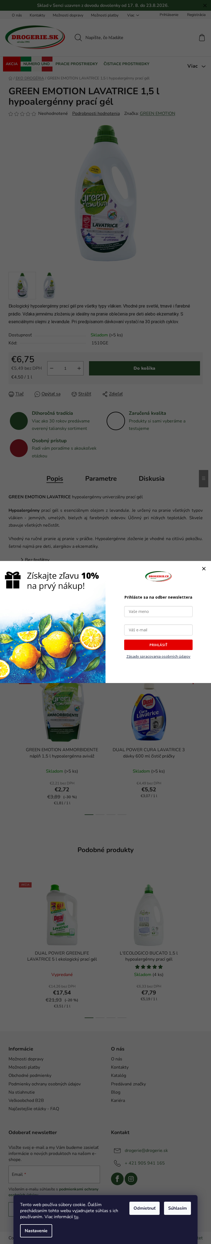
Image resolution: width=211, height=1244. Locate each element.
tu (76, 1217)
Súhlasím (177, 1208)
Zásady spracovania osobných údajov (158, 656)
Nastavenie (36, 1231)
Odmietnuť (145, 1208)
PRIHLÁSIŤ (158, 644)
